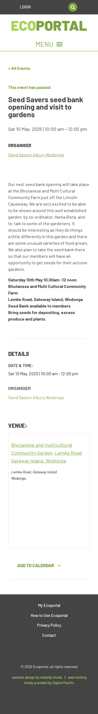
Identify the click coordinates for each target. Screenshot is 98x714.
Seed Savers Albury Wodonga (36, 154)
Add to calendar (36, 565)
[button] (72, 7)
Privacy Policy (49, 625)
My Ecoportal (49, 605)
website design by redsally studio (37, 677)
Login (25, 7)
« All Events (19, 68)
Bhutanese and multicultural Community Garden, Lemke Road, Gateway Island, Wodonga (47, 453)
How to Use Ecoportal (49, 615)
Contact (49, 635)
